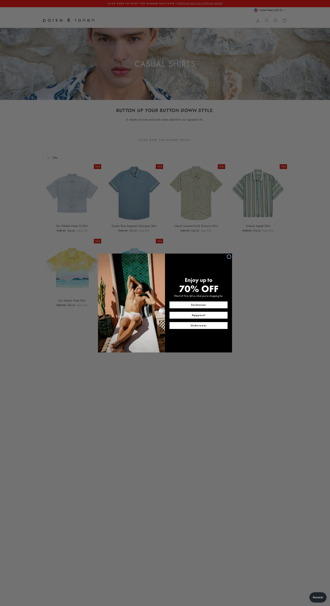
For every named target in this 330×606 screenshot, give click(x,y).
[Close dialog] (229, 256)
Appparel (198, 315)
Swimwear (198, 304)
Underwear (199, 325)
